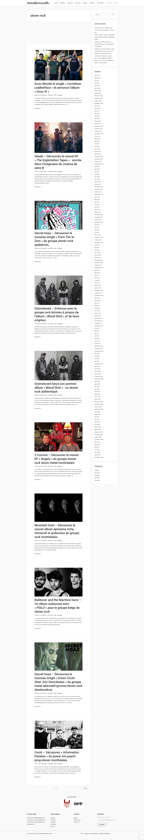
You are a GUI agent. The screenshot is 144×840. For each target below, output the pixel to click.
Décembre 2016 (98, 346)
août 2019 (97, 270)
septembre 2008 (98, 379)
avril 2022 (97, 207)
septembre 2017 (98, 326)
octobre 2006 (98, 406)
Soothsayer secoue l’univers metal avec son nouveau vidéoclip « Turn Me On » (104, 30)
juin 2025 (96, 111)
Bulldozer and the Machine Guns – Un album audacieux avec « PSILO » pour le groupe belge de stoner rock (57, 606)
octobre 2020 (98, 240)
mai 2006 (96, 419)
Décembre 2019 (98, 260)
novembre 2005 (98, 434)
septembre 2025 (98, 103)
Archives (52, 826)
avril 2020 (97, 250)
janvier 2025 (97, 123)
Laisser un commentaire (40, 95)
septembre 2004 (98, 457)
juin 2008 (96, 386)
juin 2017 (96, 333)
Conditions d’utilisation (104, 833)
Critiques (85, 3)
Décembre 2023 (98, 156)
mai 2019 (96, 278)
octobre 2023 (98, 161)
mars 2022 (97, 209)
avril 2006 (97, 422)
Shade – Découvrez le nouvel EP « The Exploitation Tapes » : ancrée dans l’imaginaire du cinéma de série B (57, 162)
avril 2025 (97, 116)
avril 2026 (97, 85)
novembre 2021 (98, 217)
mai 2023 (96, 174)
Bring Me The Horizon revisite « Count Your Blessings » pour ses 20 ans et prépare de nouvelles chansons (104, 51)
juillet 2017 (97, 331)
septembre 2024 (98, 133)
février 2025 (97, 121)
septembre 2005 (98, 439)
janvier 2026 (97, 93)
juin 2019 (96, 275)
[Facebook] (109, 3)
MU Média (97, 475)
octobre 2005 (98, 437)
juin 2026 (96, 80)
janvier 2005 (97, 455)
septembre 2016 (98, 351)
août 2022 (97, 197)
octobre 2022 (98, 192)
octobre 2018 (98, 293)
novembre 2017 (98, 320)
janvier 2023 (97, 184)
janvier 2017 (97, 343)
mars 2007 (97, 396)
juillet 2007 (97, 394)
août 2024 (97, 136)
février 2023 (97, 181)
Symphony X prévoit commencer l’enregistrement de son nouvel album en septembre (104, 44)
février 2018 (97, 313)
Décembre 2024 (98, 126)
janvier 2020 (97, 257)
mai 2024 (96, 143)
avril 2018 (97, 308)
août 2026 (97, 75)
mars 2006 (97, 424)
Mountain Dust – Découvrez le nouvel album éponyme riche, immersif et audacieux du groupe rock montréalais (56, 531)
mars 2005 (97, 452)
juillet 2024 (97, 138)
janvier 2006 (97, 429)
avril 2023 (97, 176)
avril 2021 (97, 232)
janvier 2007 (97, 399)
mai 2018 (96, 305)
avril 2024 (97, 146)
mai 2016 (96, 353)
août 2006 (97, 412)
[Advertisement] (58, 32)
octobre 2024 (98, 131)
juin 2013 (96, 361)
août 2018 (97, 298)
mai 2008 (96, 389)
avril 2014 (97, 358)
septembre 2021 (98, 222)
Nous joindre (100, 3)
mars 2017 (97, 341)
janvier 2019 (97, 288)
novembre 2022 (98, 189)
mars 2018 (97, 310)
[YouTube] (116, 3)
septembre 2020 (98, 242)
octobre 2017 (98, 323)
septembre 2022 (98, 194)
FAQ (82, 833)
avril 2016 (97, 356)
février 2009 (97, 371)
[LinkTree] (106, 3)
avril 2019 (97, 280)
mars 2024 (97, 149)
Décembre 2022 (98, 186)
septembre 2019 (98, 267)
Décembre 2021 (98, 214)
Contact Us (77, 822)
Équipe (75, 818)
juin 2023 (96, 171)
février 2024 (97, 151)
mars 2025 (97, 118)
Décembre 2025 (98, 95)
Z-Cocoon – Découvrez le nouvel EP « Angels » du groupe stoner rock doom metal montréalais (56, 459)
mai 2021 (96, 229)
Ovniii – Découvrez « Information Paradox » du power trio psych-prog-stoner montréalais (56, 756)
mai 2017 (96, 336)
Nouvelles (62, 3)
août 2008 (97, 381)
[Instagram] (114, 3)
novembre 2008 (98, 376)
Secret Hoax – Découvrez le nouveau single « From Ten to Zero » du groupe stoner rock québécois (54, 239)
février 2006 (97, 427)
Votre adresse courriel (103, 817)
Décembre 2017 (98, 318)
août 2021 (97, 224)
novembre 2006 (98, 404)
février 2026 (97, 90)
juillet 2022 (97, 199)
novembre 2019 (98, 262)
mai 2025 (96, 113)
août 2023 (97, 166)
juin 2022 (96, 202)
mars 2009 (97, 369)
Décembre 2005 (98, 432)
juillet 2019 (97, 272)
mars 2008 (97, 391)
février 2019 (97, 285)
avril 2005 (97, 449)
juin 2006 (96, 417)
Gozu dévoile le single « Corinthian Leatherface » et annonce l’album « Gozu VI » (57, 88)
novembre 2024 (98, 128)
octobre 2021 (98, 219)
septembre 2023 (98, 164)
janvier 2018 (97, 315)
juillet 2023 (97, 169)
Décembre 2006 (98, 401)
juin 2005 (96, 447)
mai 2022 (96, 204)
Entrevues (77, 3)
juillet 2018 (97, 300)
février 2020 (97, 255)
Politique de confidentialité (91, 833)
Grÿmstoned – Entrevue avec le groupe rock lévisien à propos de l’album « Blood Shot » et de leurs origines (56, 314)
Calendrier (92, 3)
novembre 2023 (98, 159)
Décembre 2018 (98, 290)
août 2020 (97, 245)
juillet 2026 (97, 78)
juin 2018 (96, 303)
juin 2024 (96, 141)
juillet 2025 (97, 108)
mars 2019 (97, 283)
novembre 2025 (98, 98)
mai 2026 (96, 83)
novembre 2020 (98, 237)
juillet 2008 (97, 384)
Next (86, 788)
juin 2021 (96, 227)
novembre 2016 (98, 348)
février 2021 (97, 235)
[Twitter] (111, 3)
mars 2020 (97, 252)
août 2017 (97, 328)
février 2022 (97, 212)
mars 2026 (97, 88)
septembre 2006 (98, 409)
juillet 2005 (97, 444)
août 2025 (97, 106)
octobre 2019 (98, 265)
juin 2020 (96, 247)
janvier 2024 (97, 154)
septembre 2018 (98, 295)
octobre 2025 (98, 101)
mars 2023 (97, 179)
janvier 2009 (97, 374)
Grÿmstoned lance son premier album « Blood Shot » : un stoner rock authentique (56, 388)
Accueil (56, 3)
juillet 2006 (97, 414)
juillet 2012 (97, 366)
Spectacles (70, 3)
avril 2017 (97, 338)
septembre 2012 (98, 363)
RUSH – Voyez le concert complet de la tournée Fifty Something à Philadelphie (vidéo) (104, 37)
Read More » (37, 108)
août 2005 (97, 442)
